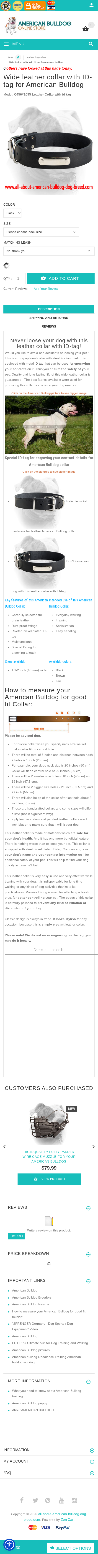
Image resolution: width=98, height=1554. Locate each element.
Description (49, 309)
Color (9, 204)
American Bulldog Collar (18, 57)
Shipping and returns (48, 318)
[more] (16, 1236)
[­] (90, 44)
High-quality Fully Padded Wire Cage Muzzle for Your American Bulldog (49, 1156)
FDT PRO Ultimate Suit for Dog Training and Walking (50, 1343)
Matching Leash (17, 242)
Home (10, 57)
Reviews (49, 326)
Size (6, 223)
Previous (4, 1146)
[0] (85, 31)
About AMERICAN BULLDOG (33, 1410)
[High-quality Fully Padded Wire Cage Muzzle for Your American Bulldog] (49, 1123)
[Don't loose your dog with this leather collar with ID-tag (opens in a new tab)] (39, 561)
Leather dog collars (36, 57)
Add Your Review (46, 288)
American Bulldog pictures (31, 1350)
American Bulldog (24, 1290)
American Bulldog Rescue (30, 1304)
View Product (53, 1179)
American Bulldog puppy (29, 1403)
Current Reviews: (15, 288)
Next (93, 1146)
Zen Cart (67, 1519)
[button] (9, 1544)
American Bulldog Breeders (32, 1297)
